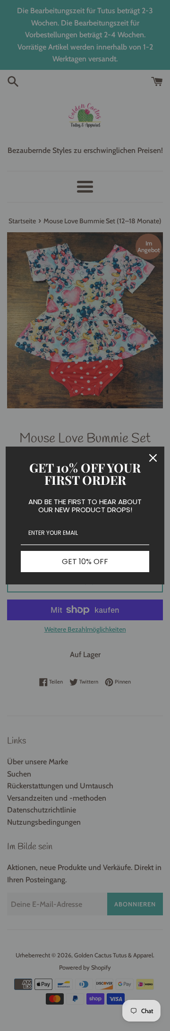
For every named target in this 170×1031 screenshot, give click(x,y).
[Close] (153, 458)
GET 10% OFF (85, 561)
